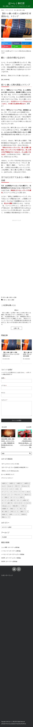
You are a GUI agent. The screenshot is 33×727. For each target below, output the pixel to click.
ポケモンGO (18, 503)
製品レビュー (6, 517)
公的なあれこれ (6, 505)
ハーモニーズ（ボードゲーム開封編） (11, 551)
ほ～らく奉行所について (7, 474)
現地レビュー (14, 508)
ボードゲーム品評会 (23, 500)
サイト (3, 393)
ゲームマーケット (7, 491)
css (4, 486)
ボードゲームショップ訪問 (17, 497)
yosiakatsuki (13, 723)
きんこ (2, 39)
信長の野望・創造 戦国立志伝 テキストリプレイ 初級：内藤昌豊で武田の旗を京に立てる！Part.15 (7, 443)
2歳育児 (19, 483)
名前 (3, 378)
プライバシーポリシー (7, 478)
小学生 (24, 505)
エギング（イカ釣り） (15, 489)
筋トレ (22, 508)
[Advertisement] (16, 239)
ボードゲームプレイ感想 (8, 500)
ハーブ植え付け (26, 494)
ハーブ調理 (5, 497)
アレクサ (5, 489)
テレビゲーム (6, 494)
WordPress (23, 723)
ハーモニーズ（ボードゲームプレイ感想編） (13, 554)
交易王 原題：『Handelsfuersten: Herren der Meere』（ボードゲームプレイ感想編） (25, 443)
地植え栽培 (16, 505)
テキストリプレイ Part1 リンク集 (22, 491)
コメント (4, 400)
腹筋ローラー (24, 511)
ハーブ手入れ (16, 494)
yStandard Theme (5, 723)
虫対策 (24, 514)
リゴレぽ (28, 503)
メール (3, 385)
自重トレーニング (14, 514)
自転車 (4, 514)
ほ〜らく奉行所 (16, 3)
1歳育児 (12, 483)
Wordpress (25, 486)
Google (10, 486)
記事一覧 (16, 328)
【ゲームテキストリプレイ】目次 (10, 464)
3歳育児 (27, 483)
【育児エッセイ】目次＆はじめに (10, 471)
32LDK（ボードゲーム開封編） (9, 561)
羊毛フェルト (14, 511)
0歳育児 (4, 483)
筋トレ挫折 (5, 511)
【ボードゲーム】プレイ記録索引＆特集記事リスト (15, 467)
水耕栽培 (5, 508)
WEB (17, 486)
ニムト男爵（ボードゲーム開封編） (10, 547)
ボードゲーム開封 (7, 503)
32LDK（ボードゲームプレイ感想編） (11, 558)
